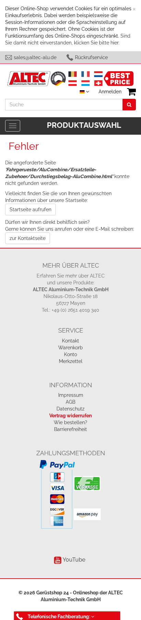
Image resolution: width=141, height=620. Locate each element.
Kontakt (70, 340)
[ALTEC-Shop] (70, 78)
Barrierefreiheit (70, 429)
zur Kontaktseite (28, 238)
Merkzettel (70, 361)
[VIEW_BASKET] (131, 92)
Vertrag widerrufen (70, 415)
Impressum (70, 395)
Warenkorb (70, 347)
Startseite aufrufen (30, 209)
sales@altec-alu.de (35, 57)
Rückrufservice (91, 57)
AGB (70, 402)
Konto (70, 354)
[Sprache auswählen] (84, 91)
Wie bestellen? (70, 422)
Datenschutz (70, 409)
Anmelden (110, 91)
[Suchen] (129, 104)
